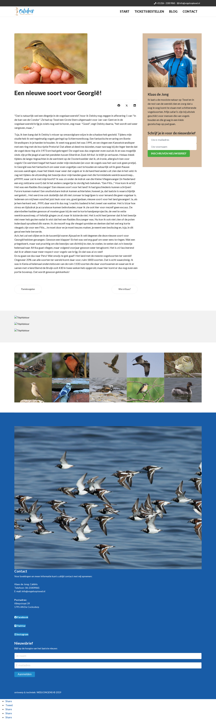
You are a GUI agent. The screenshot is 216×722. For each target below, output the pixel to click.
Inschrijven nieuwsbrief (168, 153)
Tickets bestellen (149, 11)
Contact (190, 11)
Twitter (21, 625)
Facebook (22, 617)
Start (124, 11)
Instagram (22, 634)
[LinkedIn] (135, 105)
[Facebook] (119, 105)
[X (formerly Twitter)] (127, 105)
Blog (173, 11)
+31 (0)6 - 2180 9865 (165, 3)
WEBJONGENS (45, 692)
